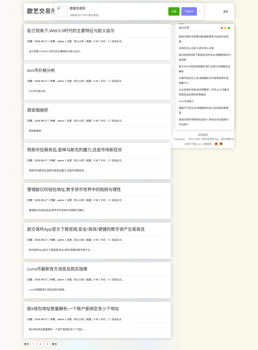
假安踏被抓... (36, 130)
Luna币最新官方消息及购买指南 (57, 269)
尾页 (54, 344)
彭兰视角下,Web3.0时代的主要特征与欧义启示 (71, 30)
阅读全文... (118, 41)
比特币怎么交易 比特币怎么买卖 (196, 48)
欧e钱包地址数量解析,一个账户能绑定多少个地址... (57, 329)
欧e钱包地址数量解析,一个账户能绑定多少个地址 (73, 308)
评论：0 (105, 41)
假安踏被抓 (37, 110)
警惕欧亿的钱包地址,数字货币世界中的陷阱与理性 (74, 189)
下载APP (189, 11)
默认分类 (79, 41)
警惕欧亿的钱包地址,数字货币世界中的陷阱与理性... (57, 210)
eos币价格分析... (38, 91)
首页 (225, 11)
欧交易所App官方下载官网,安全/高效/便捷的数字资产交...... (61, 249)
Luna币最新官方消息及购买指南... (47, 289)
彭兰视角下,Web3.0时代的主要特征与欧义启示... (55, 51)
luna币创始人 (186, 101)
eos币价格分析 (41, 70)
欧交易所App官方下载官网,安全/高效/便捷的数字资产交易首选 (86, 229)
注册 (173, 11)
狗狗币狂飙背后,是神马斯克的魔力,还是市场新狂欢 (74, 150)
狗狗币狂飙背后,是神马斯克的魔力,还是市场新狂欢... (57, 170)
